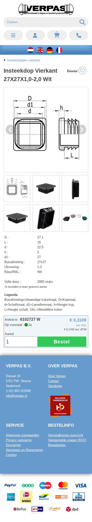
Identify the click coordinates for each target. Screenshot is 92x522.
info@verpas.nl (16, 396)
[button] (13, 35)
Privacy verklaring (18, 440)
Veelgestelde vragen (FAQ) (67, 440)
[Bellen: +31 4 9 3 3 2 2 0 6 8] (78, 35)
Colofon (11, 455)
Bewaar (73, 71)
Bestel (62, 341)
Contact (53, 381)
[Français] (59, 50)
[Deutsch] (50, 50)
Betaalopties (57, 445)
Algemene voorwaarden (22, 435)
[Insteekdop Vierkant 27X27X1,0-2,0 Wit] (46, 129)
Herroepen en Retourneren (24, 450)
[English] (40, 50)
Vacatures (55, 386)
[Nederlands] (30, 50)
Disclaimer (13, 445)
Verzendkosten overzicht (65, 435)
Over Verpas (57, 376)
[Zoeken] (83, 22)
